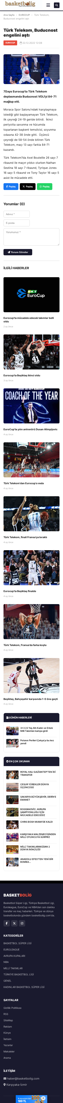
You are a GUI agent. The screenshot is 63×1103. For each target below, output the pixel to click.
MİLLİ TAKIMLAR (13, 968)
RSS (6, 1013)
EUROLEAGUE (11, 949)
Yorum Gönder (19, 252)
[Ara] (56, 5)
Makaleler (9, 1051)
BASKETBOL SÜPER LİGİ (17, 943)
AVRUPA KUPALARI (14, 955)
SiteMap (8, 1020)
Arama (7, 1057)
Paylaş (12, 186)
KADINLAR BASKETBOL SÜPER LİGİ (24, 987)
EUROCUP (24, 14)
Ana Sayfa (9, 14)
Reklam (8, 1026)
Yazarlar (8, 1045)
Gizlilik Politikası (12, 1007)
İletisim (7, 1039)
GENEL (7, 980)
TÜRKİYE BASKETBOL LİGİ (19, 974)
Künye (7, 1032)
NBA (6, 961)
